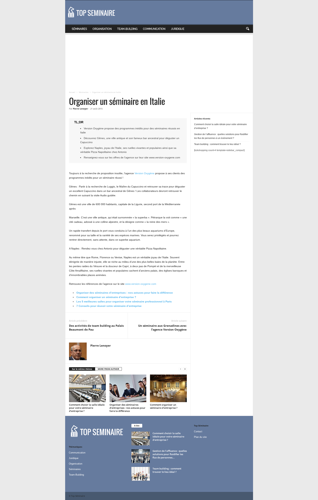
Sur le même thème (82, 369)
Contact (198, 431)
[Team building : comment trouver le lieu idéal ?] (140, 474)
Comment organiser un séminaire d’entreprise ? (106, 297)
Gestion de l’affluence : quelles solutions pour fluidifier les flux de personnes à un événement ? (221, 136)
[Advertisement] (159, 60)
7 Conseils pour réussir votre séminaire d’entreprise (109, 305)
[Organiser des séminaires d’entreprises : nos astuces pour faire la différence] (127, 388)
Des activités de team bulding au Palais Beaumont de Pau (96, 327)
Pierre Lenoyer (80, 108)
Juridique (177, 28)
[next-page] (185, 369)
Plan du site (200, 437)
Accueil (72, 92)
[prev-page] (180, 369)
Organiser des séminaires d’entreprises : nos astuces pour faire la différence (124, 292)
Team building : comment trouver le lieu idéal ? (217, 144)
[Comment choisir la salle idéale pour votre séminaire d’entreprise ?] (87, 388)
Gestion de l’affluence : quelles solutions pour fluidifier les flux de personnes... (170, 454)
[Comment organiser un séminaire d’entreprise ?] (168, 388)
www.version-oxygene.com (140, 283)
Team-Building (127, 28)
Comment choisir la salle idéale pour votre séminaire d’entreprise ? (87, 408)
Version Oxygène (144, 173)
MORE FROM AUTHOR (108, 369)
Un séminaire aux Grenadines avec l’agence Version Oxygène (162, 327)
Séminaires (79, 28)
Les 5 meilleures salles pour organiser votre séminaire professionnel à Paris (124, 301)
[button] (247, 29)
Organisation (102, 28)
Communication (154, 28)
